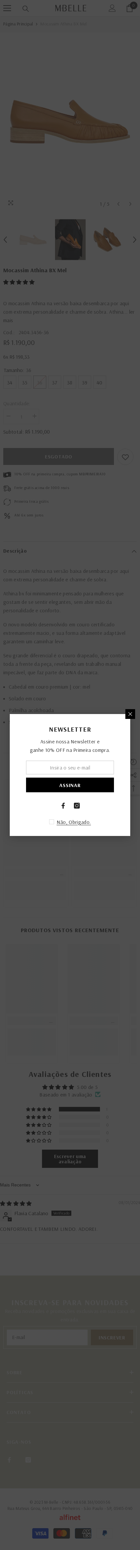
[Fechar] (130, 714)
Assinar (70, 785)
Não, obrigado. (74, 822)
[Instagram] (77, 805)
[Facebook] (63, 805)
